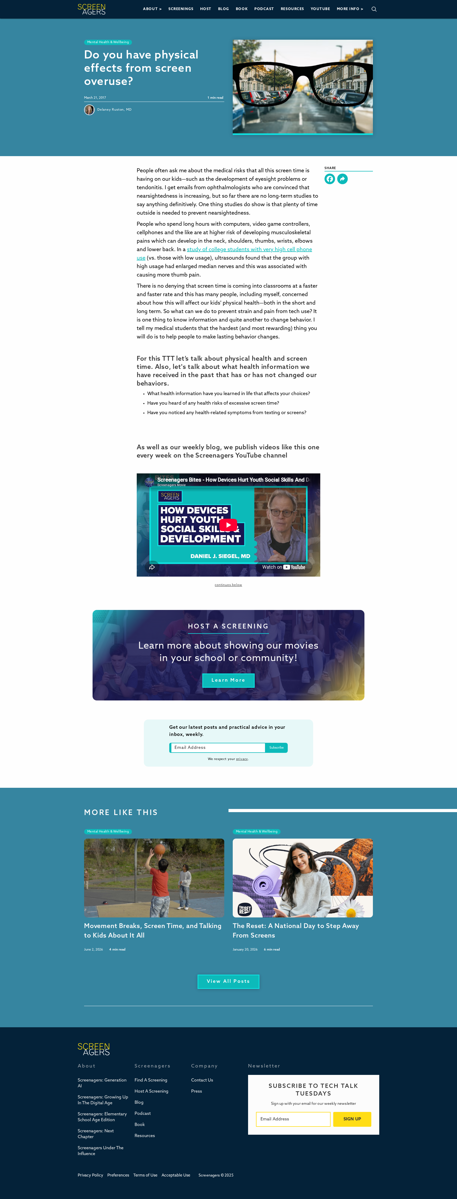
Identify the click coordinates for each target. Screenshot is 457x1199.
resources (292, 9)
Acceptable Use (176, 1176)
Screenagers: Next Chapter (96, 1134)
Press (196, 1091)
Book (140, 1125)
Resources (145, 1136)
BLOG (223, 9)
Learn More (228, 680)
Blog (139, 1103)
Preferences (118, 1176)
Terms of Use (145, 1176)
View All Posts (228, 981)
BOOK (242, 9)
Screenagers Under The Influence (101, 1151)
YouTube (320, 9)
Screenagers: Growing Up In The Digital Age (103, 1100)
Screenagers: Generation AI (102, 1083)
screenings (180, 9)
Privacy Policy (90, 1176)
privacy (242, 759)
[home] (91, 9)
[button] (152, 9)
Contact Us (202, 1080)
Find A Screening (151, 1080)
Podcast (143, 1114)
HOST (206, 9)
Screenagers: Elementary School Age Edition (102, 1117)
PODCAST (264, 9)
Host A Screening (151, 1091)
